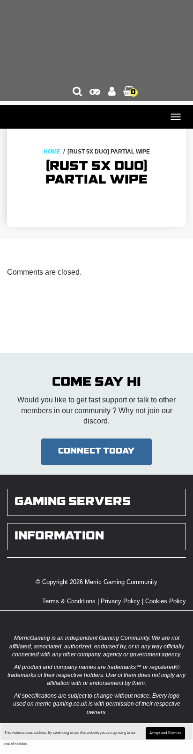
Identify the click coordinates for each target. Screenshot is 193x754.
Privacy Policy (120, 601)
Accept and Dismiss (165, 733)
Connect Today (96, 451)
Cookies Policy (165, 601)
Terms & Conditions (69, 601)
